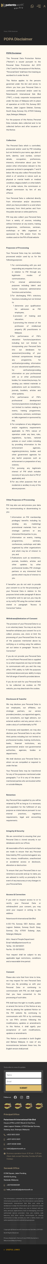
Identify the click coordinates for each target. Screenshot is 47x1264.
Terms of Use (21, 1238)
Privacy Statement (10, 1238)
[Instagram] (21, 1097)
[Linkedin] (28, 1097)
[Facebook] (15, 1097)
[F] (21, 1250)
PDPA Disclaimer (32, 1238)
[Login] (44, 6)
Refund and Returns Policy (12, 1240)
